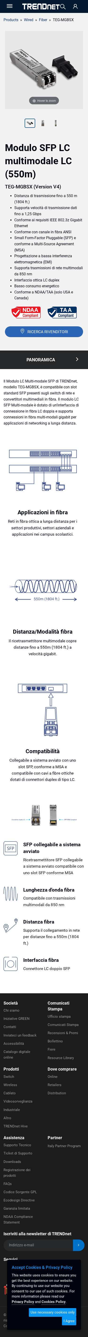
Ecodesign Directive (19, 1200)
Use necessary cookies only (53, 1312)
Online (52, 1077)
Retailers (54, 1085)
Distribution (57, 1093)
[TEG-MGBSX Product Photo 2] (30, 123)
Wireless (10, 1085)
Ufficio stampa (59, 1016)
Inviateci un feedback (20, 1035)
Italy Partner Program (64, 1146)
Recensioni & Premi (63, 1033)
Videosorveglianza (18, 1101)
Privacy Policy (23, 1302)
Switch (9, 1077)
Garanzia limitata (17, 1208)
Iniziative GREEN (17, 1019)
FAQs (8, 1184)
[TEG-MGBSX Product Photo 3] (43, 123)
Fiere (51, 1049)
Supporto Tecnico (17, 1145)
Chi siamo (11, 1010)
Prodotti (11, 1069)
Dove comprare (62, 1069)
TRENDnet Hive (16, 1126)
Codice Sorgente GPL (20, 1192)
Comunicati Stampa (63, 1025)
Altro (7, 1118)
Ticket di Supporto (18, 1153)
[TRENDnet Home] (41, 6)
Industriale (12, 1110)
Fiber (43, 20)
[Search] (63, 6)
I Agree (69, 1321)
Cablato (10, 1093)
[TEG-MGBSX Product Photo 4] (55, 123)
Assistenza (14, 1137)
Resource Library (61, 1058)
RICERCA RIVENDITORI (47, 331)
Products (11, 20)
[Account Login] (75, 6)
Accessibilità (14, 1043)
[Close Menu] (9, 6)
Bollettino (55, 1041)
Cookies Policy (53, 1302)
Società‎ (11, 1003)
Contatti (10, 1027)
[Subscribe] (78, 1245)
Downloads (12, 1162)
